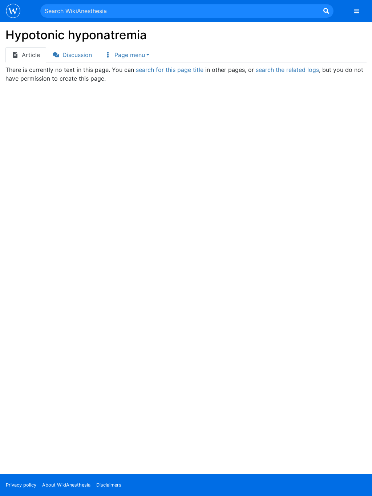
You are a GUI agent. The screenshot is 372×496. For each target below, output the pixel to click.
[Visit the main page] (13, 11)
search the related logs (287, 69)
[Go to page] (326, 11)
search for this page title (169, 69)
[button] (126, 54)
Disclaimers (108, 485)
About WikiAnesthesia (66, 485)
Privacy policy (21, 485)
